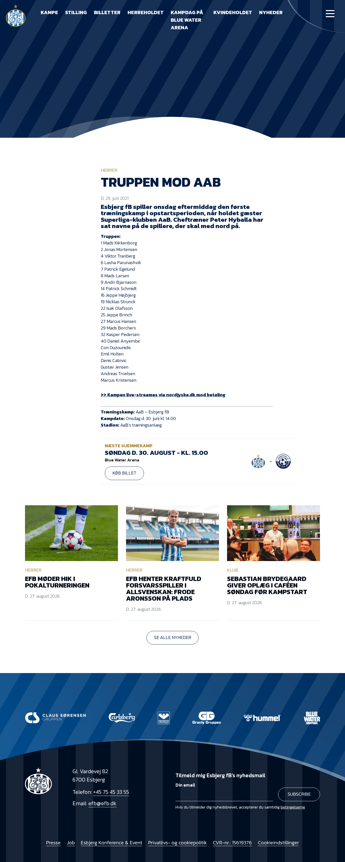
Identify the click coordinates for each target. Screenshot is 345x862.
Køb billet (124, 473)
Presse (53, 842)
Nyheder (271, 12)
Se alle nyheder (172, 637)
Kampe (49, 12)
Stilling (76, 12)
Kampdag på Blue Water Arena (187, 20)
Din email (185, 785)
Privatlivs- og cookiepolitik (177, 842)
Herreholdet (146, 12)
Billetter (107, 12)
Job (71, 842)
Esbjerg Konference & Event (111, 842)
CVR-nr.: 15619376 (232, 842)
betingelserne (293, 807)
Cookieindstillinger (278, 842)
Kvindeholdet (232, 12)
